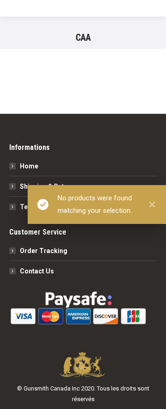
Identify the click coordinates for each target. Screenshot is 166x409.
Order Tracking (43, 250)
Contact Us (37, 271)
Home (29, 166)
